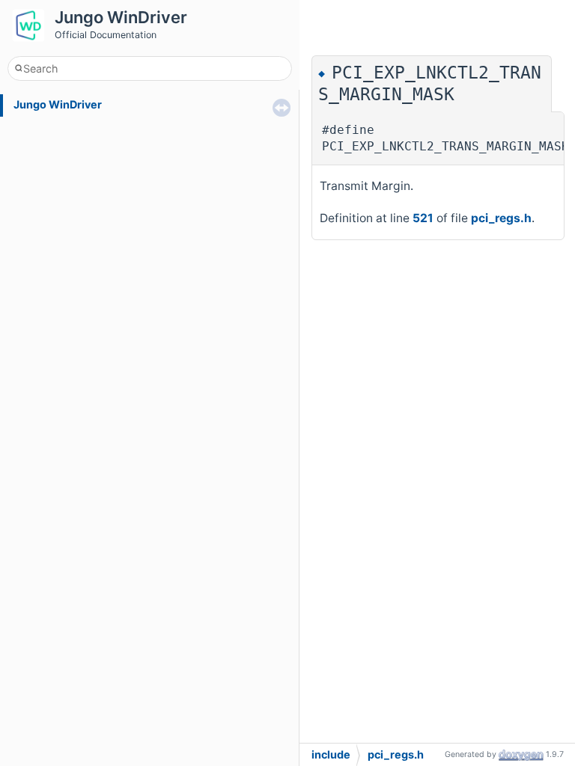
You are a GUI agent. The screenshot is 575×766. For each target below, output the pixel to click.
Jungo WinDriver (57, 104)
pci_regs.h (501, 218)
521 (423, 218)
